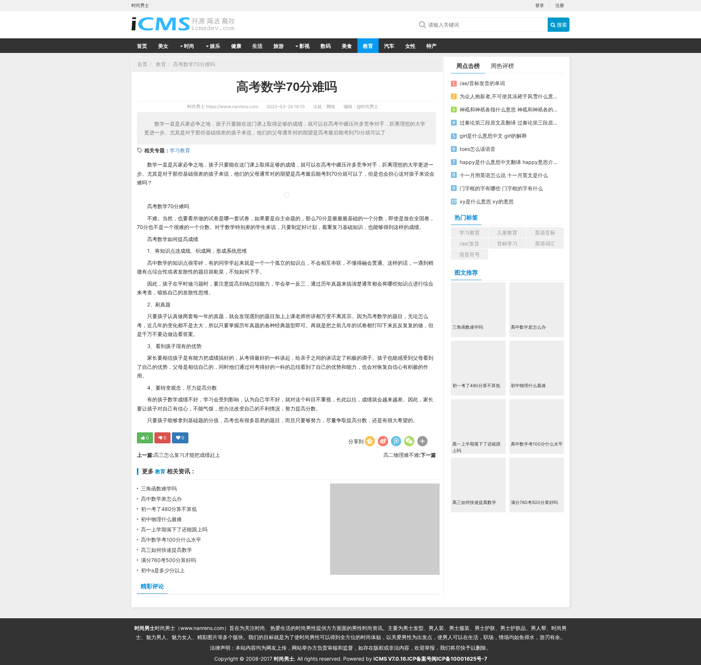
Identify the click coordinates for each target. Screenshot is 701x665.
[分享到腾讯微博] (396, 441)
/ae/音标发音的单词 (482, 83)
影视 (304, 46)
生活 (257, 46)
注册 (559, 5)
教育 (368, 46)
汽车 (389, 46)
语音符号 (469, 254)
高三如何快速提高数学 (166, 550)
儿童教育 (507, 232)
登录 (539, 5)
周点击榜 (468, 65)
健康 (236, 46)
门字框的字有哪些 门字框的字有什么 (501, 188)
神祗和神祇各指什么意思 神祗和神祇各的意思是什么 (509, 109)
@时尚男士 (367, 106)
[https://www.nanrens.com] (189, 24)
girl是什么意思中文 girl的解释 (493, 136)
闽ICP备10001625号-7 (459, 659)
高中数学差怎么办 (161, 499)
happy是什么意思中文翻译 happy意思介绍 (509, 162)
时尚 (188, 46)
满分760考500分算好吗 (168, 560)
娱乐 (214, 46)
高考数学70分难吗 (194, 64)
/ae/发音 (469, 243)
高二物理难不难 (401, 455)
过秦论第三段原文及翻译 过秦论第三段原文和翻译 (509, 122)
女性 (410, 46)
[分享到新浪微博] (383, 441)
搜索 (561, 25)
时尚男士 (196, 106)
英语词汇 (545, 243)
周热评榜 (502, 65)
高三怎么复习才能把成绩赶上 (187, 455)
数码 (326, 46)
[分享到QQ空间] (370, 441)
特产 (431, 46)
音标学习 (507, 243)
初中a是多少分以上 (163, 570)
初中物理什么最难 (161, 519)
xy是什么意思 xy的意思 (487, 201)
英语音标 (545, 232)
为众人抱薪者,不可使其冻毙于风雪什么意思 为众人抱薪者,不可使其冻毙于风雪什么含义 (509, 96)
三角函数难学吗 (159, 488)
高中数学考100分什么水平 (171, 539)
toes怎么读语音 (477, 149)
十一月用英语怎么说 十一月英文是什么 (504, 175)
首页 (142, 46)
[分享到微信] (409, 441)
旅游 (278, 46)
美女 (163, 46)
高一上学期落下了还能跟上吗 (174, 529)
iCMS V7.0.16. (390, 659)
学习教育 (180, 150)
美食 (347, 46)
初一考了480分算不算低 (169, 509)
